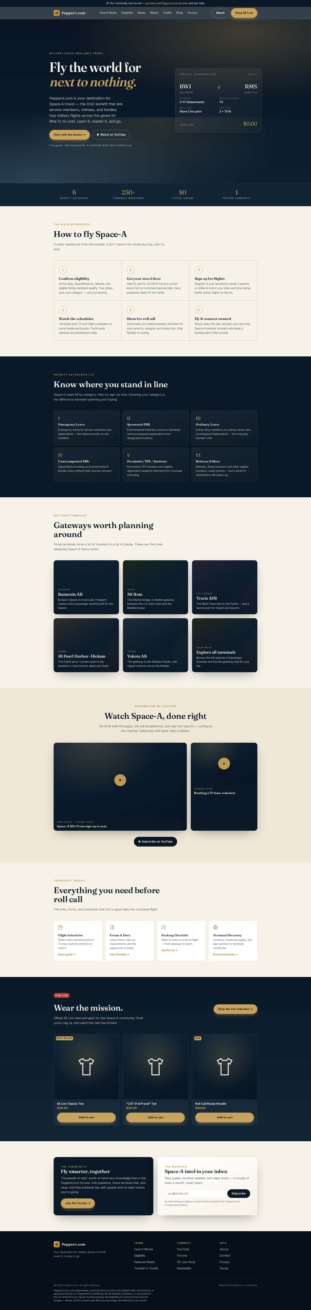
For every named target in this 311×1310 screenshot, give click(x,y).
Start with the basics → (69, 134)
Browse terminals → (225, 954)
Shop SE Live (244, 13)
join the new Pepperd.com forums (166, 3)
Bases (141, 12)
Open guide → (67, 954)
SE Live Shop (186, 1262)
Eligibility (127, 12)
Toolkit (167, 12)
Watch (154, 12)
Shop (179, 12)
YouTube (183, 1249)
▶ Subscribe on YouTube (155, 841)
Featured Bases (144, 1262)
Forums (192, 12)
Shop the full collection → (235, 1009)
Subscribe (239, 1193)
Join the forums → (78, 1203)
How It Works (108, 12)
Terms (224, 1268)
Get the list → (169, 950)
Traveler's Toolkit (146, 1268)
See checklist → (119, 954)
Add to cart (86, 1117)
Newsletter (184, 1268)
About (224, 1249)
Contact (225, 1255)
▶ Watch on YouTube (111, 134)
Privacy (225, 1262)
